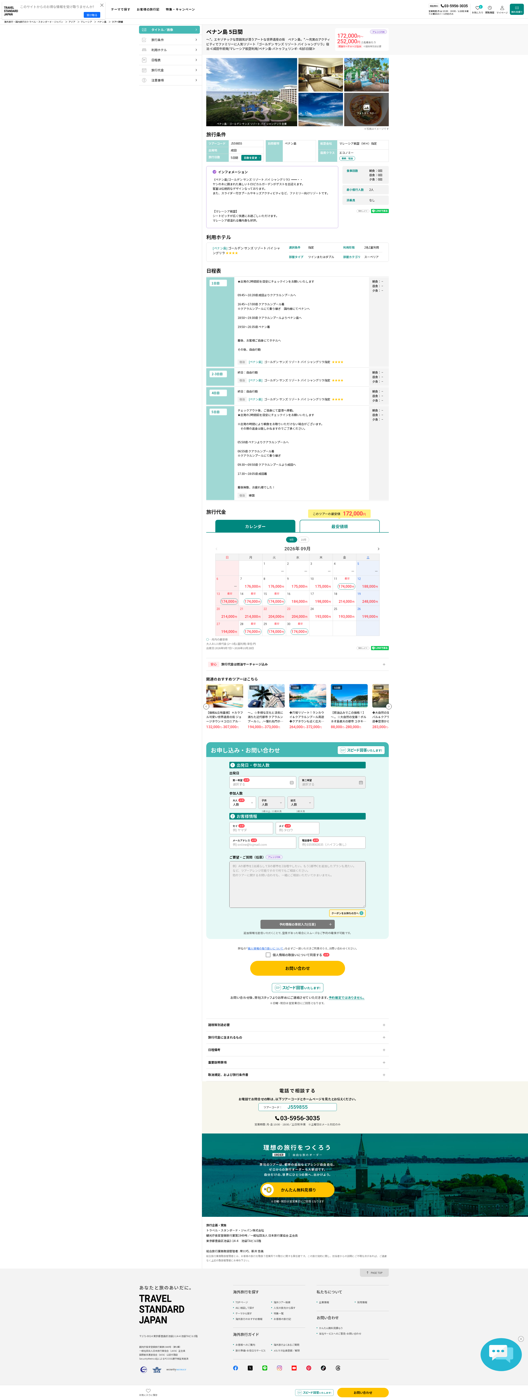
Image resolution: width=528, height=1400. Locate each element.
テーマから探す (244, 1313)
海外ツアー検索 (282, 1302)
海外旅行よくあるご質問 (286, 1344)
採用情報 (362, 1302)
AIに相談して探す (245, 1307)
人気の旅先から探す (284, 1307)
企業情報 (324, 1302)
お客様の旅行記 (282, 1319)
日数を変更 (250, 158)
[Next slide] (389, 706)
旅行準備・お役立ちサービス (251, 1350)
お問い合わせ (297, 968)
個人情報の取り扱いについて (265, 948)
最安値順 (339, 526)
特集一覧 (279, 1313)
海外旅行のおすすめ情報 (249, 1319)
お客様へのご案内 (245, 1344)
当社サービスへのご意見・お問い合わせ (340, 1333)
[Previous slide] (206, 706)
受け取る (92, 15)
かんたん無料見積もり (331, 1328)
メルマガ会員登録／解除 (287, 1350)
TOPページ (242, 1302)
